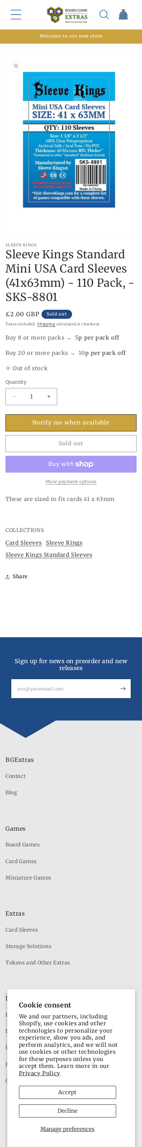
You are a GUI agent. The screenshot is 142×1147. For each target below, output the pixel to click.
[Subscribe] (123, 688)
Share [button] (20, 576)
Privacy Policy (39, 1073)
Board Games (22, 844)
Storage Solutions (28, 946)
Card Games (21, 861)
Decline (68, 1110)
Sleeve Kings (64, 542)
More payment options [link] (71, 481)
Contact (15, 776)
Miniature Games (28, 877)
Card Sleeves (23, 542)
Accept (67, 1092)
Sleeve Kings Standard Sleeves (48, 554)
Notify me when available (71, 422)
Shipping (46, 324)
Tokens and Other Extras (37, 962)
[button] (16, 14)
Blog (11, 792)
